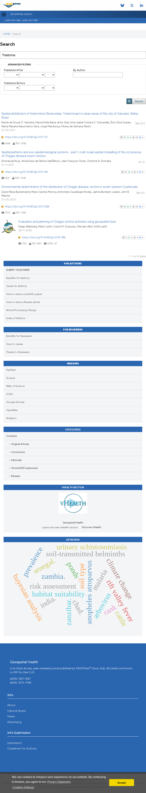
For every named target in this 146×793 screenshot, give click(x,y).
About (11, 705)
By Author (79, 70)
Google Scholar (15, 402)
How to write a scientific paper (24, 294)
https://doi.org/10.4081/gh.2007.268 (27, 206)
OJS (31, 672)
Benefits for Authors (18, 278)
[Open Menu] (4, 14)
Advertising (14, 722)
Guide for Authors (16, 286)
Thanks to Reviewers (18, 352)
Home (6, 33)
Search (139, 101)
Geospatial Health (21, 14)
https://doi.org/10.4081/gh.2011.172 (26, 137)
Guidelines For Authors (22, 748)
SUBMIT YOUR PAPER (18, 270)
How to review (14, 344)
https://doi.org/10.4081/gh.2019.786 (43, 237)
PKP (15, 672)
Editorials (16, 460)
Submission (14, 743)
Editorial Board (16, 710)
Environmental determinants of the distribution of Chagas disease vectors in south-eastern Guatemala (69, 187)
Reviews (15, 476)
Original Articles (20, 444)
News (11, 716)
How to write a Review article (23, 302)
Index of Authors (15, 318)
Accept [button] (121, 782)
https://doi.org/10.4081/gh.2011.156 (26, 172)
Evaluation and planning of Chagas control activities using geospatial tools (67, 221)
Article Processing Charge (21, 310)
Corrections (18, 452)
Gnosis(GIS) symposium (24, 467)
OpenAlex (11, 410)
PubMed (10, 370)
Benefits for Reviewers (19, 336)
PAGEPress (82, 668)
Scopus (10, 378)
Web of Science (15, 386)
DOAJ (9, 394)
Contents (11, 436)
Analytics (11, 418)
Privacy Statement (58, 781)
